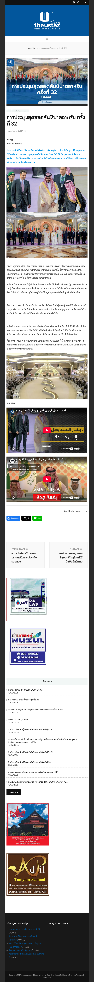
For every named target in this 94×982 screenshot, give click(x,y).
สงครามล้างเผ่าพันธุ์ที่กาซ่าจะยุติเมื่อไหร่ (23, 700)
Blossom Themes (68, 975)
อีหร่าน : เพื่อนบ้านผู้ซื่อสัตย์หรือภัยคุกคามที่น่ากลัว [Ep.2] (30, 752)
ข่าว (9, 111)
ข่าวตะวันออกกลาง (20, 111)
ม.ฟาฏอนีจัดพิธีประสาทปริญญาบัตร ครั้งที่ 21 (25, 690)
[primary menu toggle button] (47, 39)
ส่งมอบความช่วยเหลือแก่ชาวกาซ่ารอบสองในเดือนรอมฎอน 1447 (33, 772)
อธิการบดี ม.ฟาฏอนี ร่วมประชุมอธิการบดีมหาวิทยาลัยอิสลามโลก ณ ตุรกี (35, 710)
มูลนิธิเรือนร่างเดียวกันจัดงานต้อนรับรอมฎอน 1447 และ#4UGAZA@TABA (38, 782)
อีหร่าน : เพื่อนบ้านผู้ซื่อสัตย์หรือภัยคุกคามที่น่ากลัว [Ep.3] (30, 729)
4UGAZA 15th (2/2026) (18, 719)
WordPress (47, 978)
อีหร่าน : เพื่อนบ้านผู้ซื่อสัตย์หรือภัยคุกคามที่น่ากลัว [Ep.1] (30, 762)
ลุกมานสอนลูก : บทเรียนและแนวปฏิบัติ (24, 929)
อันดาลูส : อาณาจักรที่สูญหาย (20, 950)
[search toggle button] (86, 2)
